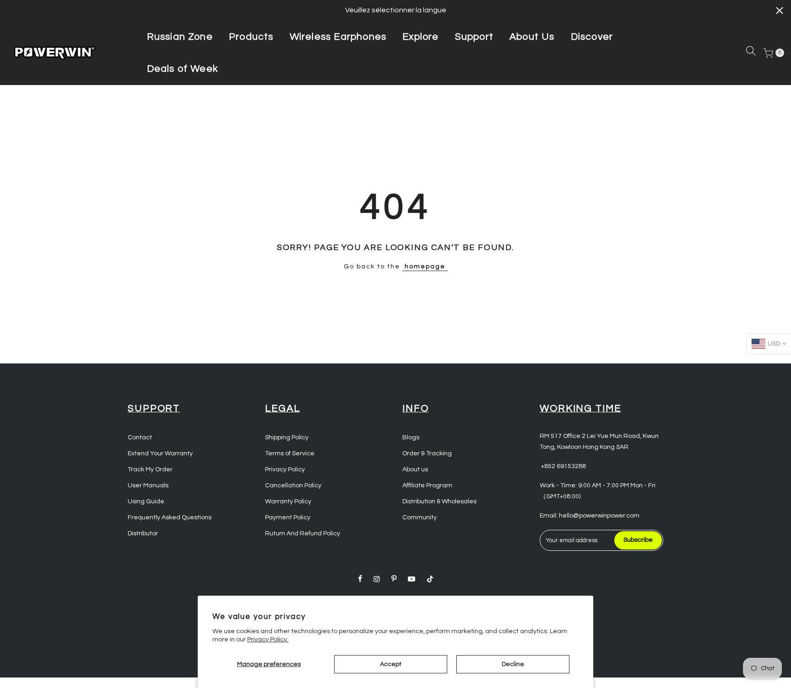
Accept (390, 664)
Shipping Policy (287, 437)
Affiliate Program (427, 485)
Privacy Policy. (267, 639)
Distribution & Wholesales (439, 501)
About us (415, 469)
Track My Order (150, 469)
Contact (140, 437)
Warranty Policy (288, 501)
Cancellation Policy (293, 485)
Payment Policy (287, 517)
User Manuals (148, 485)
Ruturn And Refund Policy (302, 533)
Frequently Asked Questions (169, 517)
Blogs (410, 437)
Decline (513, 664)
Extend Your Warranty (160, 453)
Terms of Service (289, 453)
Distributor (143, 533)
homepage (425, 266)
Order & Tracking (427, 453)
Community (419, 517)
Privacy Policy (285, 469)
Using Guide (146, 501)
